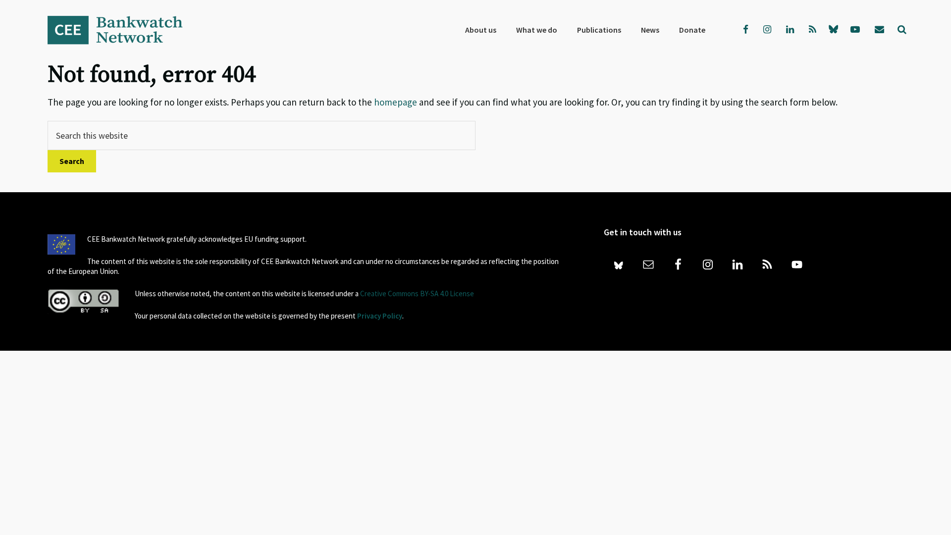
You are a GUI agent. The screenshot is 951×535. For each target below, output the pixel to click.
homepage (395, 102)
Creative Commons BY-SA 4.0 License (417, 293)
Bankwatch (122, 30)
